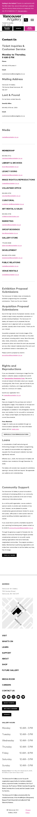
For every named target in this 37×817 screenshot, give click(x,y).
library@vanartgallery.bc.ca (10, 167)
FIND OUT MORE (9, 555)
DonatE (18, 28)
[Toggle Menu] (32, 20)
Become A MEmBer (7, 28)
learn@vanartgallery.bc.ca (10, 233)
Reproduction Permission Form (15, 378)
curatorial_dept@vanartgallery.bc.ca (13, 204)
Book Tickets (29, 28)
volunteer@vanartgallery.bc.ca (11, 196)
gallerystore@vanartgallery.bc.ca (12, 245)
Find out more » (22, 11)
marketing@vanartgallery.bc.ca (11, 225)
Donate (7, 714)
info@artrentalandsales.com (10, 216)
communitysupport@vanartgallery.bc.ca (21, 528)
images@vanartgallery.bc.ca (10, 183)
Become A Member (10, 708)
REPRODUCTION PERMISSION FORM (16, 434)
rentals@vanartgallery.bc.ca (10, 274)
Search (26, 20)
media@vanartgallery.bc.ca (10, 137)
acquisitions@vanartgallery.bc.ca (12, 355)
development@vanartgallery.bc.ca (12, 175)
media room (15, 429)
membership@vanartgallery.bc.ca (12, 158)
